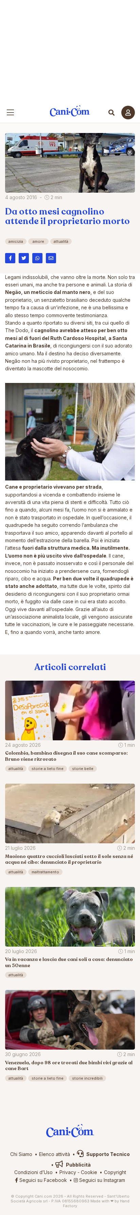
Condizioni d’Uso (33, 1172)
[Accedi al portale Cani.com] (128, 112)
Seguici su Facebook (42, 1180)
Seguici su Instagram (101, 1180)
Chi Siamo (21, 1154)
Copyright (115, 1172)
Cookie (89, 1172)
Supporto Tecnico (107, 1154)
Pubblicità (78, 1165)
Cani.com (70, 111)
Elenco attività (54, 1154)
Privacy (67, 1172)
